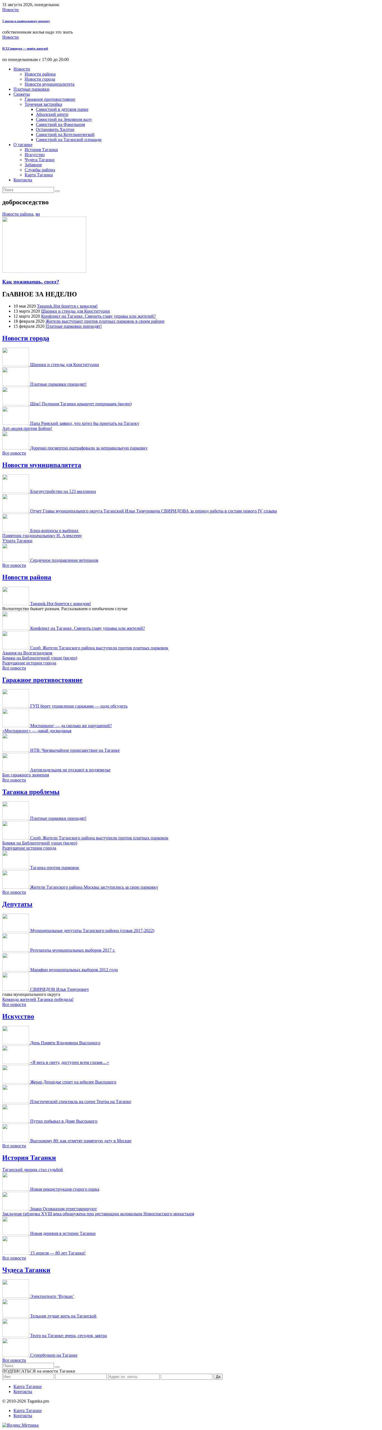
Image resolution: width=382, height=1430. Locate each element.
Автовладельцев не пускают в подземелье (70, 769)
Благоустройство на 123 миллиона (63, 491)
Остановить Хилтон (55, 129)
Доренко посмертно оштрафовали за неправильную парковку (89, 448)
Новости (10, 9)
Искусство (35, 154)
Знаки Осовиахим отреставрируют (63, 1208)
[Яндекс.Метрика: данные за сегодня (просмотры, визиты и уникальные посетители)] (20, 1425)
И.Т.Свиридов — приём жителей (25, 48)
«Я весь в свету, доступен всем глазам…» (69, 1062)
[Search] (57, 191)
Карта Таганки (39, 174)
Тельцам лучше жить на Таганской (63, 1316)
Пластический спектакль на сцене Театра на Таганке (80, 1101)
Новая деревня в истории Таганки (63, 1233)
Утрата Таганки (17, 540)
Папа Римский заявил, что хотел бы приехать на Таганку (84, 423)
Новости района (40, 74)
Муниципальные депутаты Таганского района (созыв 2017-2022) (92, 930)
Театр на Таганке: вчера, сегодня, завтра (68, 1335)
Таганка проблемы (31, 791)
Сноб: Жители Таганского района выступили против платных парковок (99, 647)
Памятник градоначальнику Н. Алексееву (42, 535)
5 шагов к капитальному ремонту (26, 21)
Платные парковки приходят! (74, 326)
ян (38, 214)
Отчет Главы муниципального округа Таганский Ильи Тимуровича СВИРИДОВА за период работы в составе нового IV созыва (153, 511)
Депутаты (17, 904)
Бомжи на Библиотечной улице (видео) (39, 658)
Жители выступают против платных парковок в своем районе (105, 321)
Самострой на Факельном (60, 124)
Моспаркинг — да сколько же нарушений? (71, 725)
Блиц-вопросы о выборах (54, 530)
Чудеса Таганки (40, 159)
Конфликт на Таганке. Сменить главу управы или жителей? (98, 316)
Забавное (33, 164)
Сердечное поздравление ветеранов (64, 560)
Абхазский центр (52, 114)
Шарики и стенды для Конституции (75, 311)
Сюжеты (21, 94)
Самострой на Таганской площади (69, 139)
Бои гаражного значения (25, 775)
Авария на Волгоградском (27, 652)
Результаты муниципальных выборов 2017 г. (72, 950)
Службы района (40, 169)
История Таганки (41, 149)
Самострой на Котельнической (65, 134)
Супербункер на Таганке (53, 1355)
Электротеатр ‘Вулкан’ (52, 1296)
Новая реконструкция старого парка (64, 1189)
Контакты (22, 179)
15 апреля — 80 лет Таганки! (58, 1253)
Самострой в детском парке (62, 109)
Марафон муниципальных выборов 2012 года (74, 969)
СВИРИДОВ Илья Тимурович (59, 989)
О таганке (22, 144)
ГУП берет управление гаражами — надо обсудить (79, 706)
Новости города (40, 79)
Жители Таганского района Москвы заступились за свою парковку (94, 887)
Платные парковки (31, 89)
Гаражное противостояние (50, 99)
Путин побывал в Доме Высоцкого (63, 1121)
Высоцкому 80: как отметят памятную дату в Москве (80, 1140)
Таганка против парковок (54, 867)
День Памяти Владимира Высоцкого (65, 1042)
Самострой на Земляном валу (64, 119)
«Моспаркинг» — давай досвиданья (36, 730)
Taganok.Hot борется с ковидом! (67, 306)
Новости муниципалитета (49, 84)
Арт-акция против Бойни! (27, 428)
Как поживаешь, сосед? (30, 282)
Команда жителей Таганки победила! (38, 999)
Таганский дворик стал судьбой (32, 1169)
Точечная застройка (43, 104)
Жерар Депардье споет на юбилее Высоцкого (73, 1082)
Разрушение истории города (29, 663)
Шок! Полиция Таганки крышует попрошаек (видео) (81, 403)
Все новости (14, 453)
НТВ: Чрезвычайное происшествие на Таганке (75, 750)
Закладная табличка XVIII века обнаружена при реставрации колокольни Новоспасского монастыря (98, 1213)
